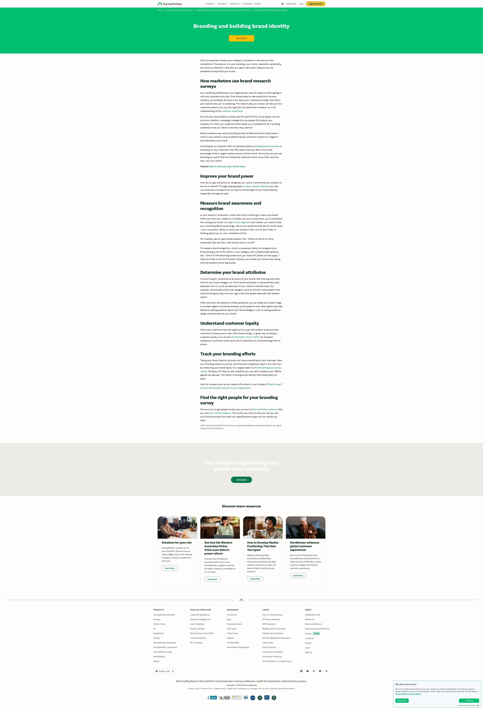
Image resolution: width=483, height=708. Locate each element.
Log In (301, 4)
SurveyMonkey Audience (265, 409)
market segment (242, 222)
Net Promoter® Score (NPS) (245, 337)
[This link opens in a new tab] (301, 671)
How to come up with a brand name (227, 166)
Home (160, 10)
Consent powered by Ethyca (467, 705)
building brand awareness (266, 146)
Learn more (170, 568)
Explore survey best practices (180, 10)
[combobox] (164, 671)
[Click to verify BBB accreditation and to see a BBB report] (211, 699)
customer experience (232, 111)
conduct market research (255, 186)
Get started (241, 38)
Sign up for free (315, 4)
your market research (220, 413)
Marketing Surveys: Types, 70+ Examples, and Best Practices (224, 10)
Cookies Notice (414, 694)
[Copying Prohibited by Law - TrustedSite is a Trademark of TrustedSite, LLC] (237, 699)
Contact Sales (291, 4)
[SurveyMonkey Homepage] (170, 4)
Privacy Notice (401, 694)
